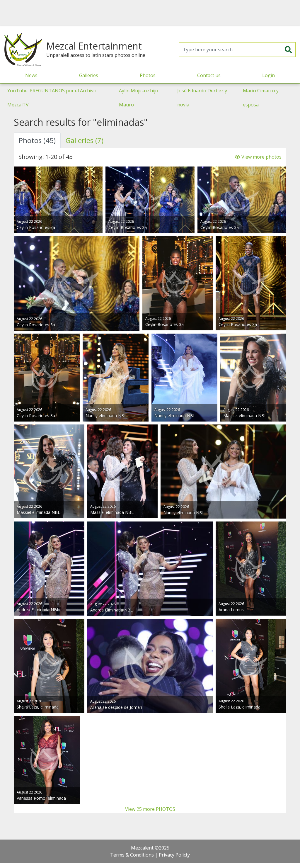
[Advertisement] (150, 13)
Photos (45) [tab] (37, 140)
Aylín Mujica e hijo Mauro (138, 97)
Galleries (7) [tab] (84, 140)
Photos (148, 75)
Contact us (209, 75)
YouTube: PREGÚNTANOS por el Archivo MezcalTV (51, 97)
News (31, 75)
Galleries (88, 75)
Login (268, 75)
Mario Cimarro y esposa (261, 97)
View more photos (261, 157)
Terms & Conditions (132, 855)
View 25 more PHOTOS (150, 809)
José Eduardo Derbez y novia (202, 97)
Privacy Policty (174, 855)
